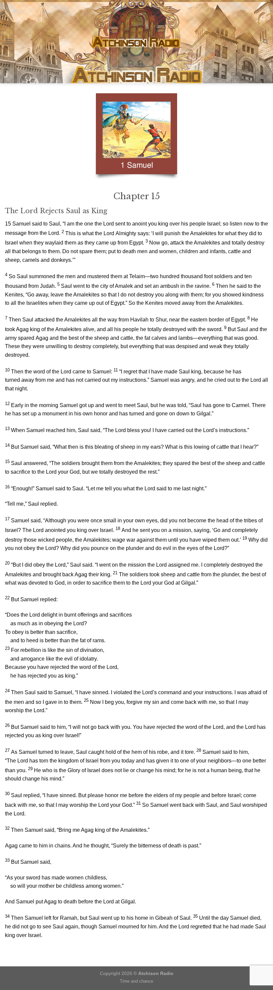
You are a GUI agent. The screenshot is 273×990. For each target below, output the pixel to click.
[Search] (265, 41)
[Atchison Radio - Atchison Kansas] (136, 41)
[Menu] (9, 41)
